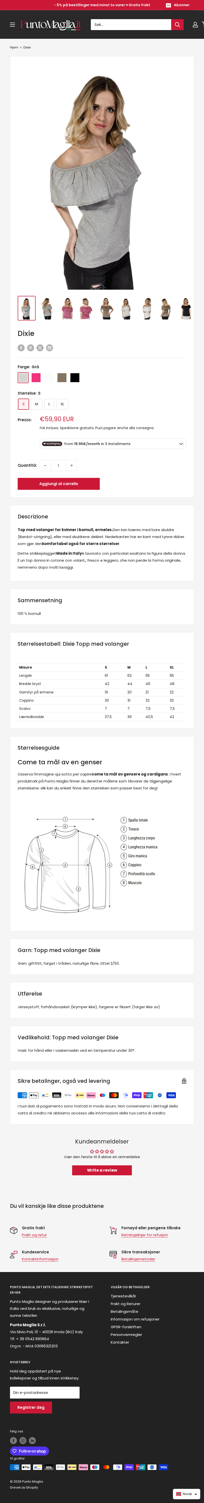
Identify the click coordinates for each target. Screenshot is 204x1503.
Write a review (102, 1170)
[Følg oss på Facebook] (13, 1440)
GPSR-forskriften (126, 1326)
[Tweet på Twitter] (40, 347)
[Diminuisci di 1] (45, 465)
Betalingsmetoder (138, 1259)
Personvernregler (126, 1334)
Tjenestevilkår (123, 1296)
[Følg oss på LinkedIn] (32, 1440)
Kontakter (120, 1342)
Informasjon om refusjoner (135, 1319)
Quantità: (27, 465)
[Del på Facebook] (21, 347)
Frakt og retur (34, 1234)
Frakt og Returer (125, 1303)
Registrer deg (31, 1407)
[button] (186, 1494)
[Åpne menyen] (12, 25)
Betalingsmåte (124, 1311)
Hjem (14, 47)
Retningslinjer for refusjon (144, 1234)
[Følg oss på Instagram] (22, 1440)
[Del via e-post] (49, 347)
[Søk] (177, 24)
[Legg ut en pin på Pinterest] (30, 347)
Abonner (182, 4)
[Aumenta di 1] (71, 465)
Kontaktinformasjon (40, 1259)
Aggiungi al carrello (58, 483)
